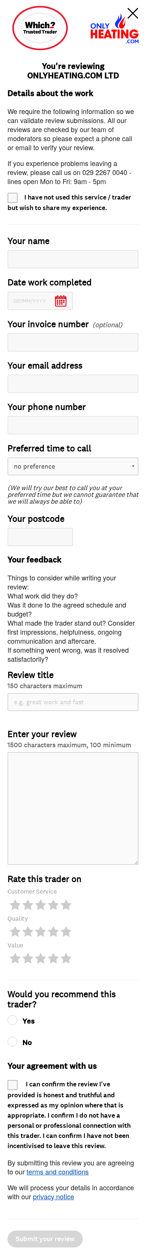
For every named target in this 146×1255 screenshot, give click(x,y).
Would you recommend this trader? (61, 999)
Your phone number (46, 407)
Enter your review (69, 738)
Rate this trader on (44, 879)
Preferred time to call (49, 448)
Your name (28, 241)
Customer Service (32, 891)
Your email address (44, 366)
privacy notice (53, 1196)
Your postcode (35, 519)
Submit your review (45, 1239)
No (27, 1043)
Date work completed (49, 282)
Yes (28, 1021)
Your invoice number (48, 324)
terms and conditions (58, 1171)
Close (133, 13)
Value (15, 945)
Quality (17, 918)
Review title (44, 679)
